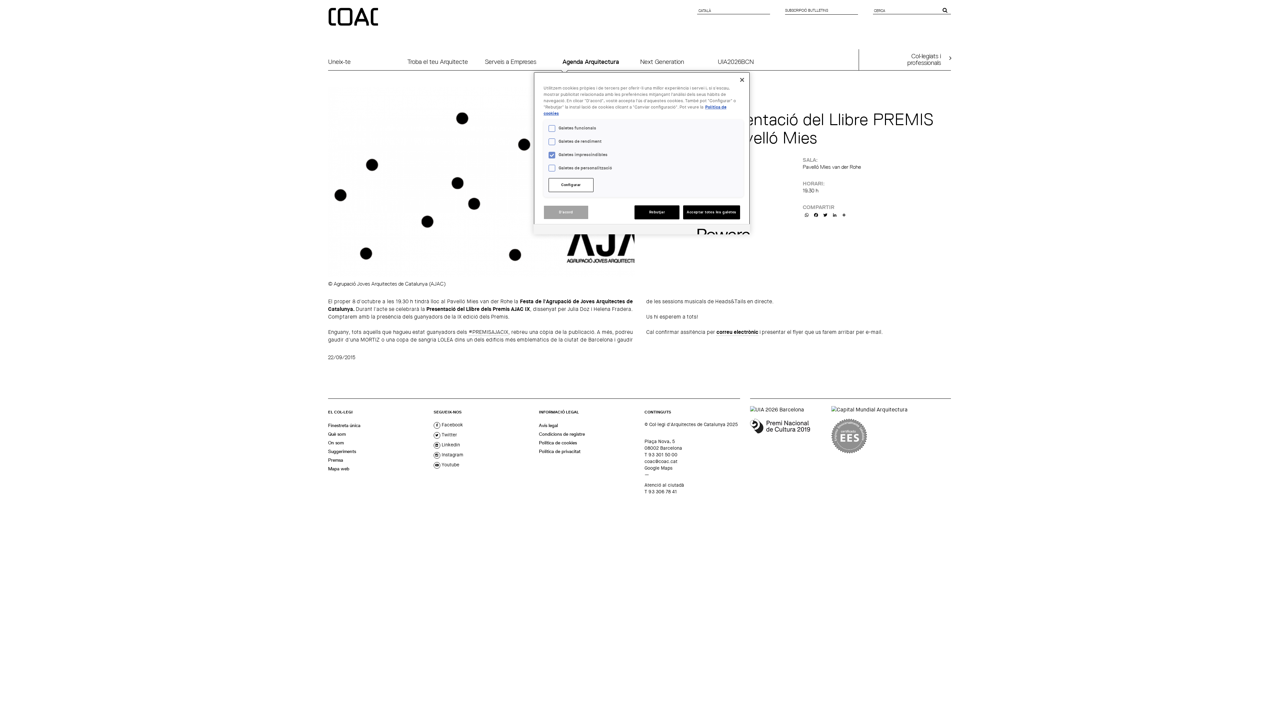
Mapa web (338, 469)
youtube (449, 465)
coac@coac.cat (660, 461)
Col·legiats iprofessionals (924, 59)
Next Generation (662, 62)
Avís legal (548, 425)
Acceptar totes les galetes (711, 212)
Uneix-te (339, 62)
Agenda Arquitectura (591, 62)
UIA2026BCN (736, 62)
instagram (451, 455)
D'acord (566, 212)
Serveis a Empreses (510, 62)
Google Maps (658, 468)
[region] (642, 153)
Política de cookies (558, 443)
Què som (337, 434)
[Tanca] (742, 80)
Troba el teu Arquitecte (437, 62)
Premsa (335, 460)
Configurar (571, 184)
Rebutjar (657, 212)
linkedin (450, 445)
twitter (448, 435)
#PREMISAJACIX (488, 332)
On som (336, 443)
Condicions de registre (562, 434)
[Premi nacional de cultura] (788, 436)
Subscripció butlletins (806, 10)
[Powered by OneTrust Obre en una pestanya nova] (721, 230)
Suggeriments (342, 451)
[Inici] (354, 17)
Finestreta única (344, 425)
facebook (451, 425)
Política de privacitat (560, 451)
